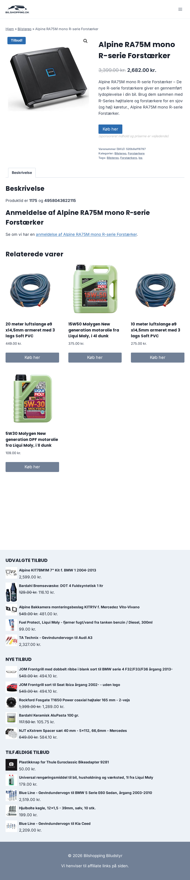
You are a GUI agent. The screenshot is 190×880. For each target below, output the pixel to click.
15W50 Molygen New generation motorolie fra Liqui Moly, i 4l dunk (93, 330)
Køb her (110, 129)
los (140, 157)
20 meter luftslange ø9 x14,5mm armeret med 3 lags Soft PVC (30, 330)
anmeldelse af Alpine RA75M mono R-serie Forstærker (86, 234)
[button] (85, 41)
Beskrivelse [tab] (22, 172)
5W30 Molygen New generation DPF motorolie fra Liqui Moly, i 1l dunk (32, 439)
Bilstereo (25, 29)
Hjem (10, 29)
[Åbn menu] (180, 9)
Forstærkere (136, 153)
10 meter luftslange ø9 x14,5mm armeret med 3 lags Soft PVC (155, 330)
